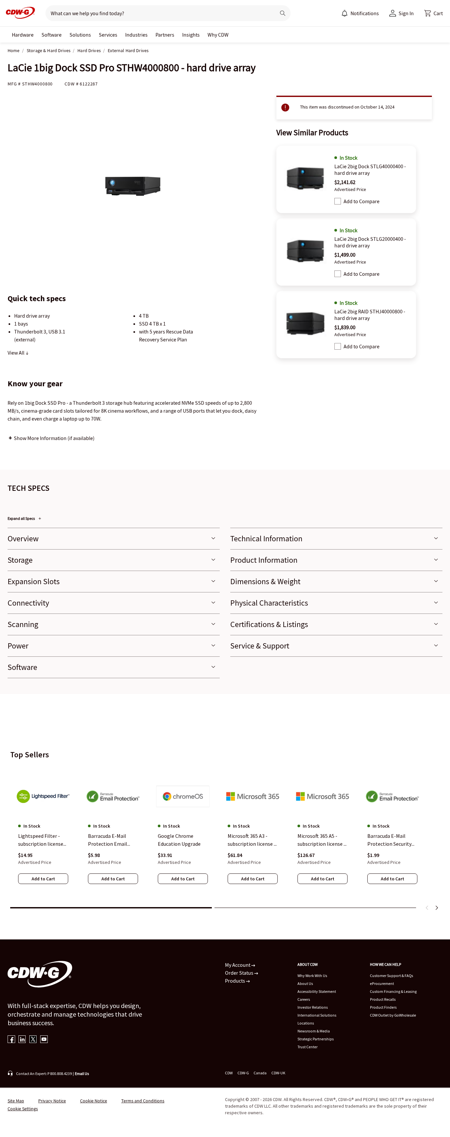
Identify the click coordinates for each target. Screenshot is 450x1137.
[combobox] (157, 13)
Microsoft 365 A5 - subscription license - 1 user (321, 840)
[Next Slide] (436, 907)
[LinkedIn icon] (22, 1039)
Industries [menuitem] (136, 34)
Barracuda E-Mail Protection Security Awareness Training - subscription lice (390, 840)
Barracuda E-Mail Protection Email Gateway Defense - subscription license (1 (110, 840)
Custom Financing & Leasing (393, 991)
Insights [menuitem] (191, 34)
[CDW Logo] (18, 13)
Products (235, 980)
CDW (229, 1072)
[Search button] (282, 13)
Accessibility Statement (316, 991)
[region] (225, 833)
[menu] (360, 13)
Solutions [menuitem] (80, 34)
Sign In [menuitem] (406, 13)
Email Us (82, 1073)
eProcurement (382, 983)
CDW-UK (278, 1072)
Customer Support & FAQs (391, 975)
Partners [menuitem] (164, 34)
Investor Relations (312, 1007)
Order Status (239, 972)
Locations (305, 1023)
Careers (303, 999)
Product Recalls (383, 999)
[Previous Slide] (427, 907)
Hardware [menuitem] (23, 34)
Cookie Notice (93, 1101)
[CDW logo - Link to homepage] (18, 13)
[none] (23, 35)
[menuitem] (344, 13)
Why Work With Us (312, 975)
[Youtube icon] (44, 1039)
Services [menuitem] (108, 34)
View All (16, 352)
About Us (305, 983)
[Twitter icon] (33, 1039)
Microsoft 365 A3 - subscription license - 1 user (252, 840)
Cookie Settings (23, 1109)
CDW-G (243, 1072)
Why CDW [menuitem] (218, 34)
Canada (260, 1072)
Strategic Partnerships (315, 1038)
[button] (433, 13)
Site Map (16, 1101)
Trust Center (307, 1046)
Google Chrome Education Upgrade (179, 840)
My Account (238, 965)
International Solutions (316, 1015)
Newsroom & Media (313, 1030)
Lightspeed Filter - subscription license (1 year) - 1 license (40, 840)
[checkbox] (337, 201)
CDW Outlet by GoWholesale (393, 1015)
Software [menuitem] (52, 34)
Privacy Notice (52, 1101)
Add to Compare (362, 201)
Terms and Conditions (142, 1101)
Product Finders (383, 1007)
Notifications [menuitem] (365, 13)
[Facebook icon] (11, 1039)
